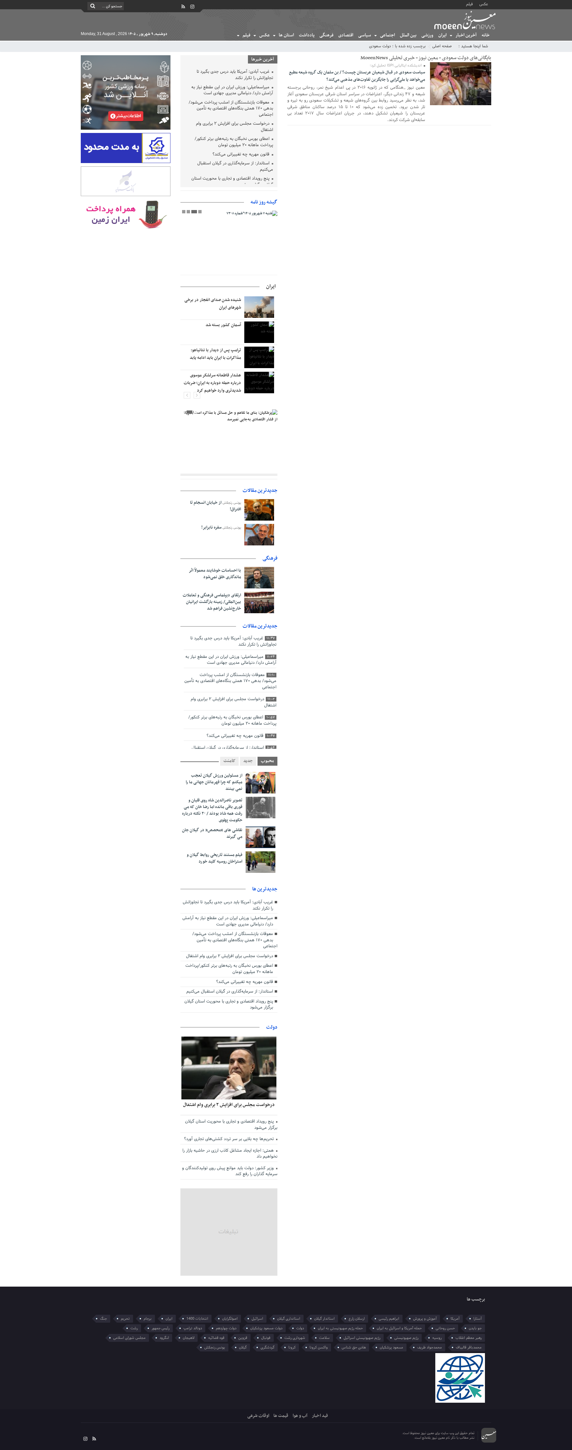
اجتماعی (387, 35)
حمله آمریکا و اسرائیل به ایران (399, 1328)
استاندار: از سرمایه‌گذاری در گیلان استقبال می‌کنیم (235, 166)
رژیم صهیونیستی (406, 1338)
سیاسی (364, 35)
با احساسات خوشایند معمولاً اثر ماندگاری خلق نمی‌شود (215, 574)
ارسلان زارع (357, 1319)
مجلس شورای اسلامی (129, 1338)
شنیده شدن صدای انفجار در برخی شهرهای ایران (212, 303)
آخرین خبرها (262, 59)
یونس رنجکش (214, 1347)
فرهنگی (326, 35)
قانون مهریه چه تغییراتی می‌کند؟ (242, 154)
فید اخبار (320, 1416)
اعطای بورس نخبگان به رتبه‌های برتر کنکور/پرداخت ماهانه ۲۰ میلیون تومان (234, 142)
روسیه (437, 1338)
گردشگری (267, 1347)
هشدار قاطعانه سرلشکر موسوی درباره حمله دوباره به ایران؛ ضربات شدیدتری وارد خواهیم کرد (212, 383)
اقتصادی (345, 35)
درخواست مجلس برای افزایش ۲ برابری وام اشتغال (234, 127)
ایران (442, 35)
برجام (148, 1319)
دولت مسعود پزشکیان (266, 1328)
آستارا (477, 1319)
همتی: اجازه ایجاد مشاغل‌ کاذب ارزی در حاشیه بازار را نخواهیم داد (229, 1154)
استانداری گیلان (288, 1319)
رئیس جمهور (160, 1328)
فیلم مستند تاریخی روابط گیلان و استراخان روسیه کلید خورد (214, 858)
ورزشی (427, 35)
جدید (248, 761)
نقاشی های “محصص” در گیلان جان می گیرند (212, 833)
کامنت (229, 761)
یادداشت (306, 35)
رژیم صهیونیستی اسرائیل (362, 1338)
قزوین (242, 1338)
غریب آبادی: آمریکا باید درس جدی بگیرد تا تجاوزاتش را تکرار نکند (235, 75)
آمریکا (455, 1319)
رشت (134, 1328)
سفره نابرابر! (211, 527)
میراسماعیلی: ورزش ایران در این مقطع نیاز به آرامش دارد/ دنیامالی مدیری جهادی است (232, 90)
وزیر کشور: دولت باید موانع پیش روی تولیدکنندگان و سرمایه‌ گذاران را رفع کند (229, 1171)
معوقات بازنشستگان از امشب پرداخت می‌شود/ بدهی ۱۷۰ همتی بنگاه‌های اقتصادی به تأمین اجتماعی (231, 109)
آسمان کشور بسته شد (223, 325)
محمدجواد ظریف (429, 1347)
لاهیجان (188, 1338)
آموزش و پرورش (425, 1319)
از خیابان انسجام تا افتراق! (215, 506)
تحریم (125, 1319)
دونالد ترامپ (192, 1328)
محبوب (267, 761)
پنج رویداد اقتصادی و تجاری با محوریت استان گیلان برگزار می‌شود (232, 182)
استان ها (286, 35)
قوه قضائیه (216, 1338)
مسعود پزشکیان (391, 1347)
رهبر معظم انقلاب (468, 1338)
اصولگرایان (230, 1319)
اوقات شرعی (258, 1416)
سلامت (324, 1338)
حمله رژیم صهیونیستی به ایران (340, 1328)
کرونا (292, 1347)
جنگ (103, 1319)
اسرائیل (257, 1319)
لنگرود (164, 1338)
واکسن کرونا (319, 1347)
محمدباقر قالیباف (469, 1347)
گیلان (243, 1347)
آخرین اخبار (466, 35)
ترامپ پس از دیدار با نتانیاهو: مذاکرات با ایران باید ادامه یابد (215, 354)
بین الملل (408, 35)
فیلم (469, 4)
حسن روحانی (445, 1328)
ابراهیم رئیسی (389, 1319)
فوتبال (265, 1338)
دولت (271, 1027)
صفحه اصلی (442, 46)
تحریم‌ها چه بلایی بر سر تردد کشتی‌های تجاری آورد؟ (229, 1139)
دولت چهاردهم (226, 1328)
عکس (483, 4)
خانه (486, 35)
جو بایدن (475, 1328)
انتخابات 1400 (197, 1319)
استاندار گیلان (324, 1319)
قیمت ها (280, 1416)
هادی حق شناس (354, 1347)
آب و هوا (300, 1416)
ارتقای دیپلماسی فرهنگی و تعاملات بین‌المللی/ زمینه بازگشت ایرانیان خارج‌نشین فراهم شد (212, 602)
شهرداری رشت (294, 1338)
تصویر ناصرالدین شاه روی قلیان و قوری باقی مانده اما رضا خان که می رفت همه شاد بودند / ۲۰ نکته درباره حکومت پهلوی (212, 810)
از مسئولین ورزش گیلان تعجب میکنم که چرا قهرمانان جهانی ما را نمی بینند (214, 782)
